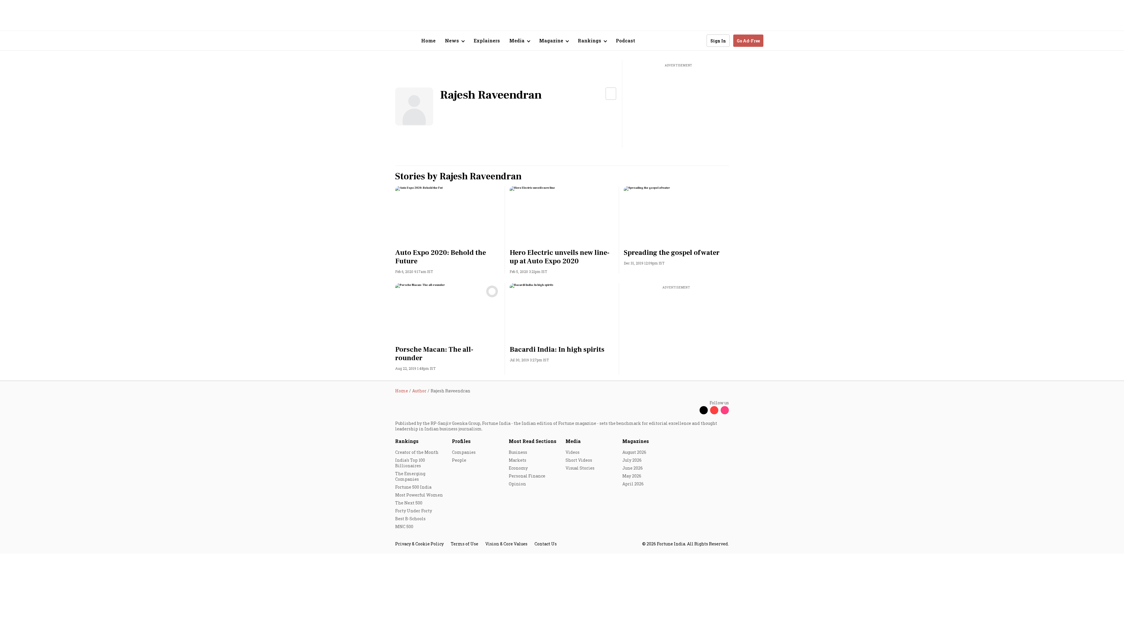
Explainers (487, 40)
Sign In (718, 41)
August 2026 (634, 452)
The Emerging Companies (410, 476)
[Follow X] (704, 410)
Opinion (517, 484)
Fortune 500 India (413, 487)
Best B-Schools (410, 518)
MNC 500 (404, 526)
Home (428, 40)
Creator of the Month (416, 452)
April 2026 (633, 484)
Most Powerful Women (419, 495)
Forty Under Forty (413, 511)
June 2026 (632, 468)
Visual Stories (580, 468)
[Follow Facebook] (693, 410)
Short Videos (579, 460)
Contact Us (545, 544)
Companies (464, 452)
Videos (573, 452)
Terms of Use (464, 544)
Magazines (635, 441)
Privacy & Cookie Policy (419, 544)
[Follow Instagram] (725, 410)
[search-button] (698, 40)
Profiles (461, 441)
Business (518, 452)
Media (573, 441)
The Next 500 (408, 503)
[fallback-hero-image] (447, 215)
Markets (517, 460)
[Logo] (392, 41)
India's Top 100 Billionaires (410, 462)
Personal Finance (527, 476)
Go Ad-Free (748, 41)
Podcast (625, 40)
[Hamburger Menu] (364, 41)
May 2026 (631, 476)
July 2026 (632, 460)
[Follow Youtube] (714, 410)
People (459, 460)
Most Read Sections (532, 441)
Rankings (407, 441)
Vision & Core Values (506, 544)
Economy (518, 468)
